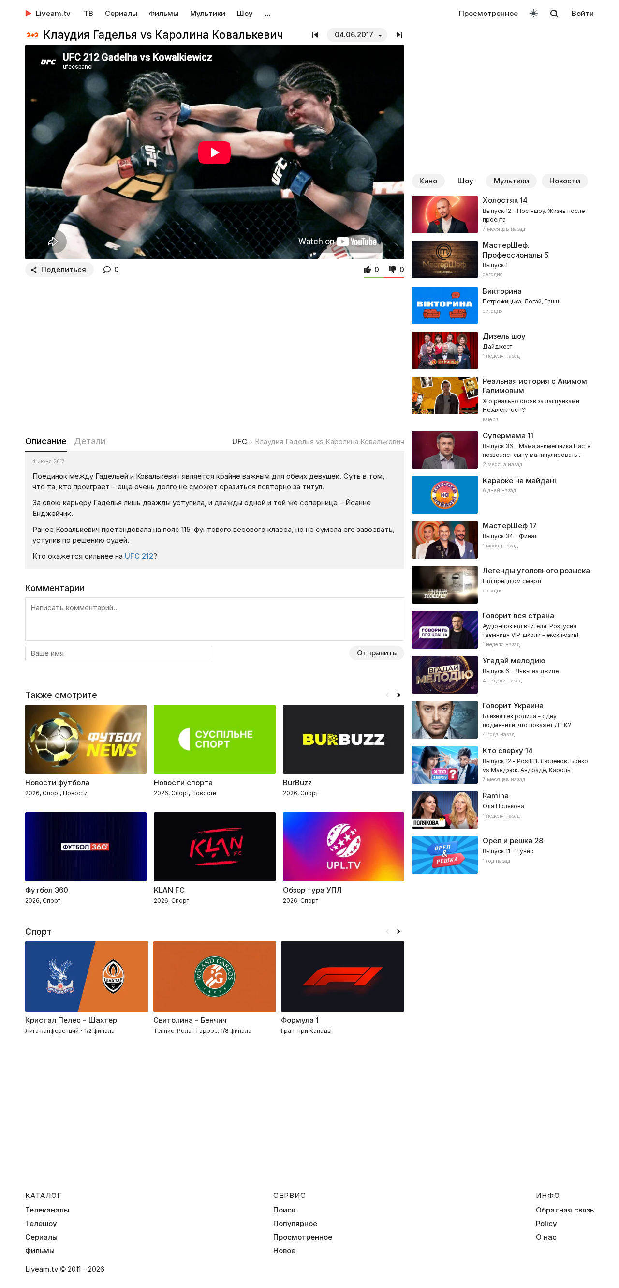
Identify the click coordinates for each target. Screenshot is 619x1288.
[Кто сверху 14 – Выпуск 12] (503, 765)
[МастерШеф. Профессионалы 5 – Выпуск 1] (503, 260)
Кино (428, 180)
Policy (546, 1223)
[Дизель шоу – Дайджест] (503, 350)
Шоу (245, 13)
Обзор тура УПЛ (312, 889)
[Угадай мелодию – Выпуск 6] (503, 675)
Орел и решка (507, 840)
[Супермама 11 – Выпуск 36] (503, 450)
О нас (546, 1237)
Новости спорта (183, 782)
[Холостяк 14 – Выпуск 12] (503, 214)
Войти (583, 13)
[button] (398, 695)
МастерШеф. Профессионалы (512, 250)
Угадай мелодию (514, 660)
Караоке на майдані (519, 480)
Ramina (496, 795)
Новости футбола (57, 782)
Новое (284, 1250)
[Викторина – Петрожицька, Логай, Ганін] (503, 305)
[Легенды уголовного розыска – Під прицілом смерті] (503, 585)
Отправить (377, 652)
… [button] (268, 13)
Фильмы (163, 13)
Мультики (207, 13)
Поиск (284, 1210)
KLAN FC (169, 889)
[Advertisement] (214, 354)
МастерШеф (505, 525)
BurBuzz (297, 782)
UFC (239, 441)
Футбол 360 (46, 889)
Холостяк (500, 200)
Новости (564, 180)
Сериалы (121, 13)
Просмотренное (488, 13)
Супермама (504, 435)
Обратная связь (565, 1210)
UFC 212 (139, 556)
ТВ (88, 13)
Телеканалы (47, 1210)
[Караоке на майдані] (503, 495)
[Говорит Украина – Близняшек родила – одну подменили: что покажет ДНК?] (503, 720)
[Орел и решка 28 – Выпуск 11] (503, 855)
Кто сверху (503, 750)
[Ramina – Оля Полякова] (503, 810)
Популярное (295, 1223)
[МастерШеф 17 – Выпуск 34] (503, 540)
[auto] (534, 13)
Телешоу (41, 1223)
